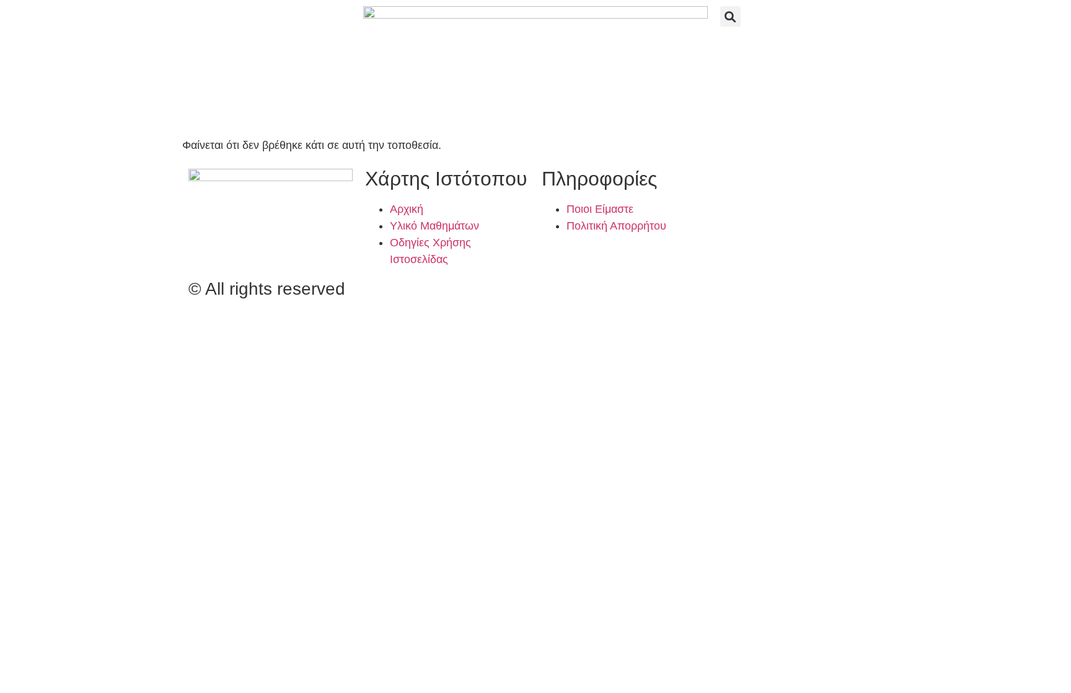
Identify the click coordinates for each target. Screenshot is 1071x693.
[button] (730, 16)
